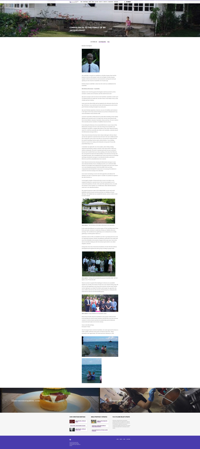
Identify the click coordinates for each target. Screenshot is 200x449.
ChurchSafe (116, 1)
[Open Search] (124, 2)
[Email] (129, 1)
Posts (117, 35)
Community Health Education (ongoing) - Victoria (25, 401)
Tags (125, 35)
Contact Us (105, 1)
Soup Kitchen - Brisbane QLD (118, 401)
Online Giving (110, 1)
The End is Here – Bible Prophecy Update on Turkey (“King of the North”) (99, 426)
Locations (96, 1)
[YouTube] (128, 1)
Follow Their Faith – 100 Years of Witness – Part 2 (80, 429)
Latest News (74, 35)
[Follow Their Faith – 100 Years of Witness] (72, 421)
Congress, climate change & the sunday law (102, 421)
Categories (120, 35)
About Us (101, 1)
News (93, 1)
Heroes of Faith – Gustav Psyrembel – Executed (77, 425)
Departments (85, 1)
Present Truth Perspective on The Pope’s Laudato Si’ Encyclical (100, 430)
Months (128, 35)
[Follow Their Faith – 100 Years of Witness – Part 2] (72, 429)
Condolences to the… (83, 35)
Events (90, 1)
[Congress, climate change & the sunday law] (93, 421)
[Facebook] (127, 1)
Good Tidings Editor (102, 41)
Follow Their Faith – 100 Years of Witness (80, 421)
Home (81, 1)
